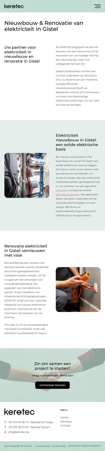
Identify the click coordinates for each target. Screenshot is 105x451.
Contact (65, 425)
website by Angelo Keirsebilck (84, 445)
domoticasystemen (68, 194)
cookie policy (59, 446)
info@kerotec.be (18, 432)
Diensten (66, 421)
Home (64, 417)
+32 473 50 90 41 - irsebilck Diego (30, 422)
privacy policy (43, 446)
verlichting (62, 190)
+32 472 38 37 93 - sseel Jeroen (29, 427)
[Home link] (14, 6)
